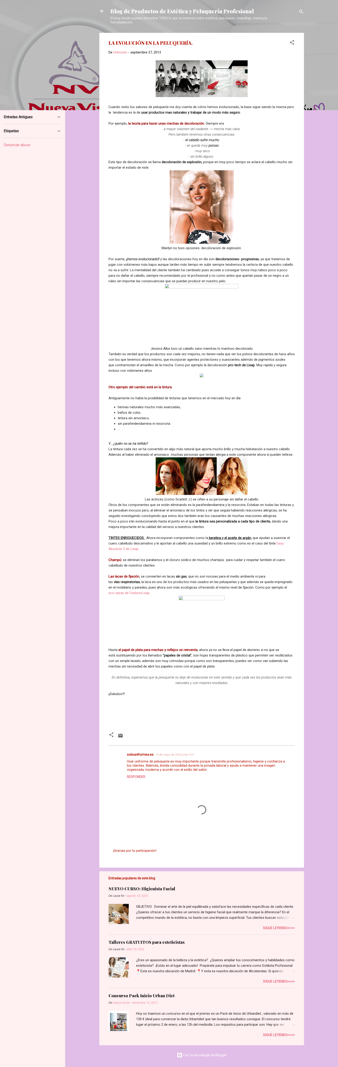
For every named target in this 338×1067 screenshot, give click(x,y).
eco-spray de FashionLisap (129, 593)
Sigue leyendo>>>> (279, 928)
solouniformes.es (140, 754)
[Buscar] (301, 13)
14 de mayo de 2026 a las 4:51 (174, 754)
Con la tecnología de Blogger (204, 1055)
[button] (292, 43)
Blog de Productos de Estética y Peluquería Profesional (182, 11)
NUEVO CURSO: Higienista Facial (142, 888)
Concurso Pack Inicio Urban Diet (142, 995)
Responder (136, 777)
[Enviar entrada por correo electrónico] (120, 737)
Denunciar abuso (17, 145)
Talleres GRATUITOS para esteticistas (147, 942)
